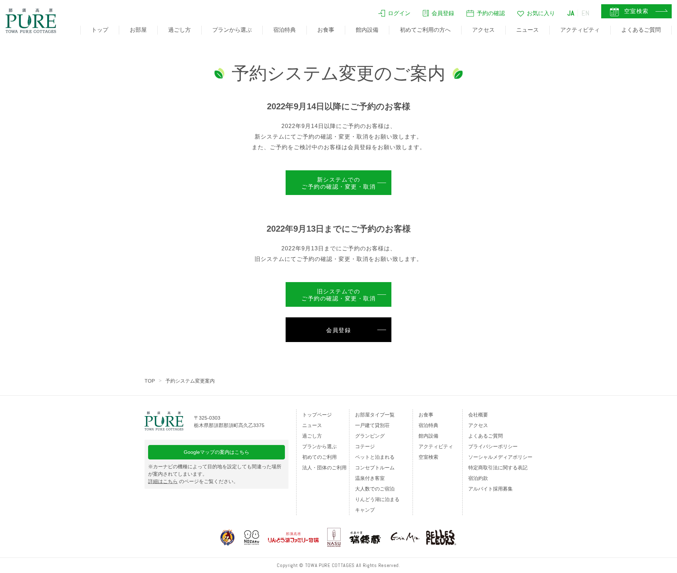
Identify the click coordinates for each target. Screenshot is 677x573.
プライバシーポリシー (493, 446)
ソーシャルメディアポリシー (500, 457)
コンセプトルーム (375, 467)
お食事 (325, 30)
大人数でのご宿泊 (375, 489)
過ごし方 (179, 30)
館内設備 (367, 30)
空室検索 (428, 457)
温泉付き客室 (370, 478)
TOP (150, 381)
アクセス (483, 30)
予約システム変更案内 (190, 381)
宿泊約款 (478, 478)
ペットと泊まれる (375, 457)
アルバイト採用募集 (490, 489)
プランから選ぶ (232, 30)
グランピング (370, 436)
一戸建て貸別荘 (372, 425)
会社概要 (478, 414)
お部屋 (138, 30)
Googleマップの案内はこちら (216, 452)
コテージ (365, 446)
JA (570, 13)
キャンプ (365, 510)
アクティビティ (580, 30)
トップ (99, 30)
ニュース (527, 30)
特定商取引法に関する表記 (497, 467)
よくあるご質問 (641, 30)
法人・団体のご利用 (324, 467)
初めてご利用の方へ (425, 30)
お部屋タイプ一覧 (375, 414)
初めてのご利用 (319, 457)
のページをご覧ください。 (193, 481)
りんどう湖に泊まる (377, 499)
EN (585, 13)
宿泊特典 (284, 30)
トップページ (317, 414)
